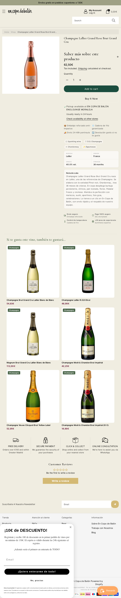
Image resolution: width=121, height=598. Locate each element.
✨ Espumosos (89, 147)
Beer (64, 523)
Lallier (69, 156)
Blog (93, 532)
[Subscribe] (115, 504)
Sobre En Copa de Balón (103, 523)
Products (6, 523)
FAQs (34, 523)
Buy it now (91, 98)
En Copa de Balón (81, 581)
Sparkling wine (74, 141)
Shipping (82, 68)
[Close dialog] (70, 527)
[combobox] (95, 20)
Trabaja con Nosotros (102, 528)
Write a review (60, 480)
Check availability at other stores (82, 118)
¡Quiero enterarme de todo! (37, 571)
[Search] (113, 20)
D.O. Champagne (94, 141)
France (96, 156)
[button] (5, 11)
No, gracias (37, 581)
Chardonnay (73, 147)
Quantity (68, 73)
